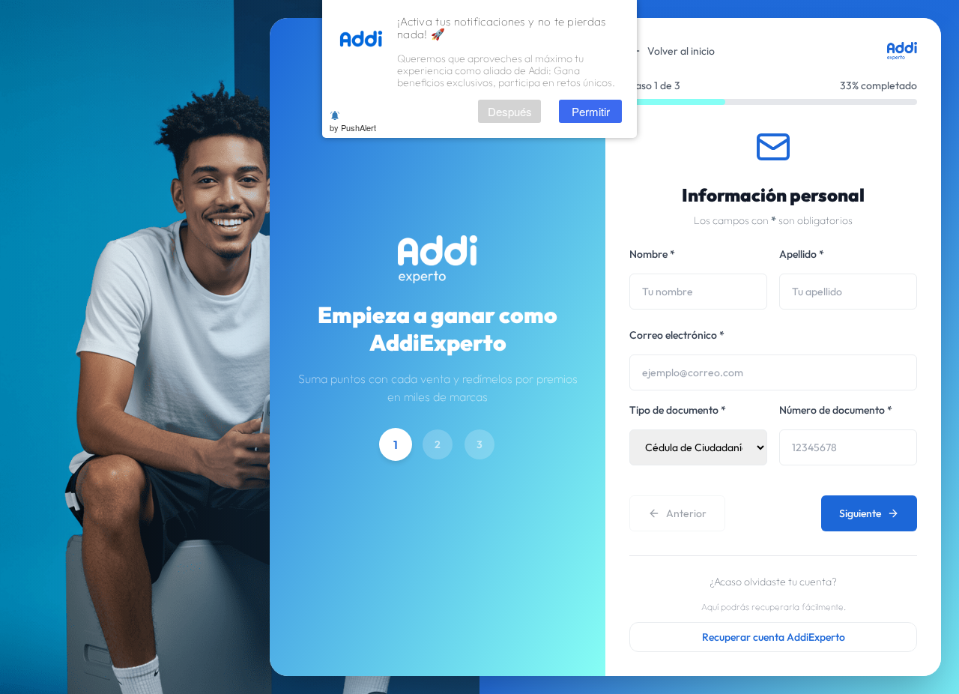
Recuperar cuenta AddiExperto (773, 637)
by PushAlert (353, 127)
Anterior (686, 513)
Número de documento (835, 410)
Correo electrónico (676, 335)
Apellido (801, 254)
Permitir (591, 111)
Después (510, 111)
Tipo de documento (677, 410)
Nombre (652, 254)
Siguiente (860, 513)
